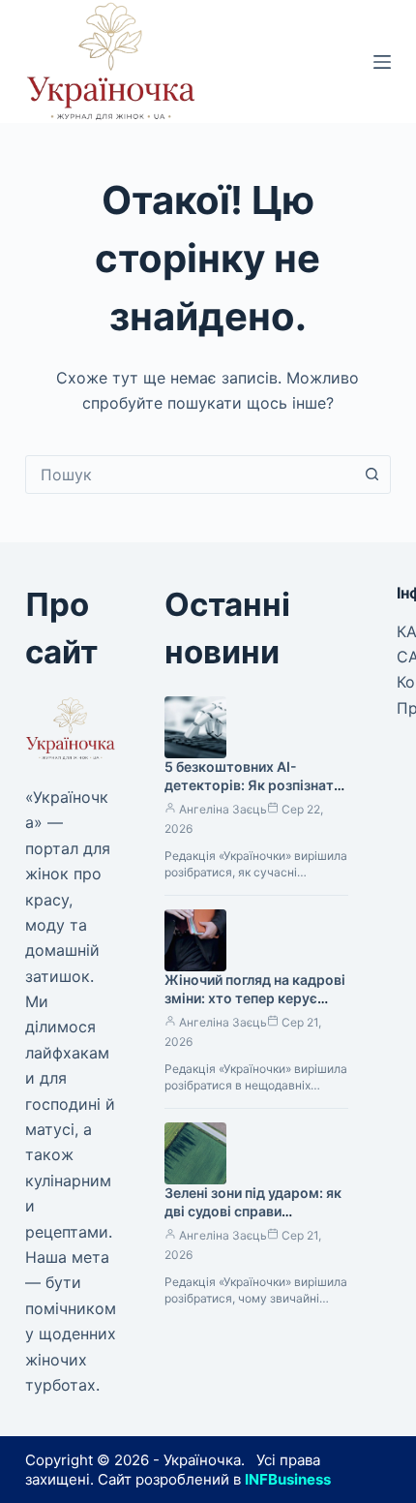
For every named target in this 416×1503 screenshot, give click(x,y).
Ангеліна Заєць (223, 809)
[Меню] (382, 62)
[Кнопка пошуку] (371, 474)
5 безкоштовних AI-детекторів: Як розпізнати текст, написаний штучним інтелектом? (253, 794)
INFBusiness (288, 1479)
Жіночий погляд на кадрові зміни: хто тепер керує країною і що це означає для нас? (254, 1007)
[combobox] (189, 474)
